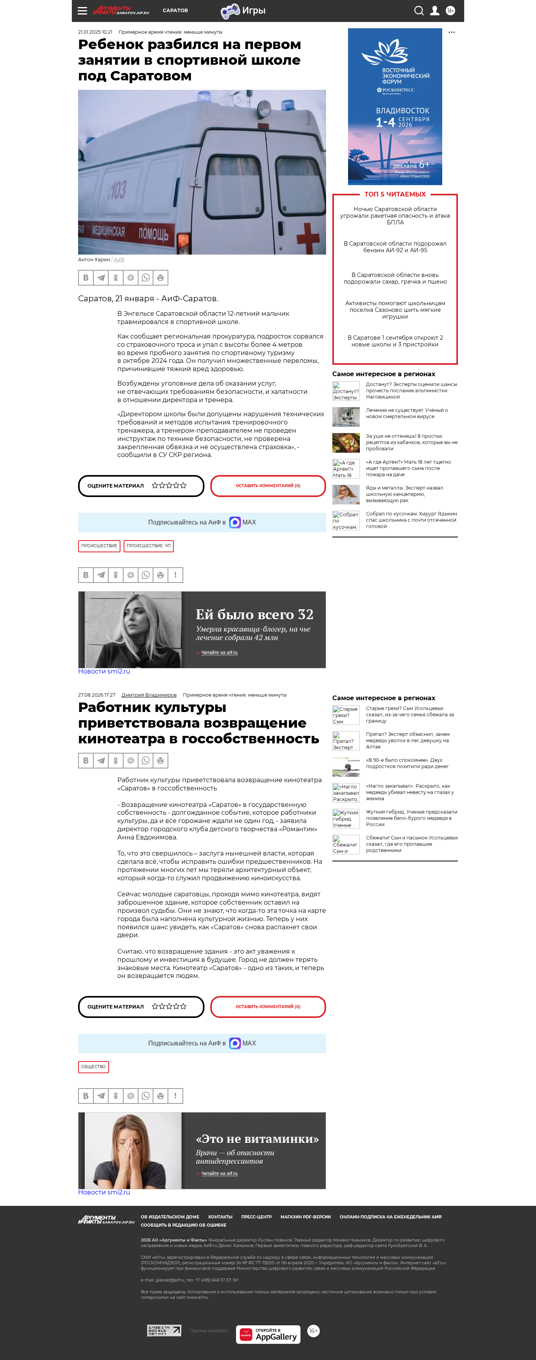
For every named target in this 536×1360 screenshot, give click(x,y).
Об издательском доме (170, 1217)
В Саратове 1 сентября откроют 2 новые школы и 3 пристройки (395, 341)
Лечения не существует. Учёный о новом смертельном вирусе (407, 413)
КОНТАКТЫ (220, 1217)
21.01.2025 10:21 (95, 32)
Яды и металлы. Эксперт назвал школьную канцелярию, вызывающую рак (404, 494)
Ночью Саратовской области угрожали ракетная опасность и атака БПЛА (395, 216)
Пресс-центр (256, 1217)
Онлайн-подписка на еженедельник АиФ (391, 1217)
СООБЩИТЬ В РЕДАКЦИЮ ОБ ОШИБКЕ (183, 1225)
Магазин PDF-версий (306, 1217)
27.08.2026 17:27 (96, 695)
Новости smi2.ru (104, 671)
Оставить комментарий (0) (268, 485)
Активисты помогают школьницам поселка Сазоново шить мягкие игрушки (395, 310)
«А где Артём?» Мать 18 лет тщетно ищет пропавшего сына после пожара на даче (408, 468)
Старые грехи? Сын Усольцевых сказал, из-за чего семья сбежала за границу (410, 714)
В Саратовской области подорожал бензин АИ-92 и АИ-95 (395, 247)
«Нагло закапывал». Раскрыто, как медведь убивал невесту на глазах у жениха (410, 792)
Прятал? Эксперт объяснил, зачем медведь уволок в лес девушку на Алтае (408, 740)
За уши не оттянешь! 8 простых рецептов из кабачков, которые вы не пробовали (412, 442)
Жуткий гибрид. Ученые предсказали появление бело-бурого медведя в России (412, 818)
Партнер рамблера (208, 1330)
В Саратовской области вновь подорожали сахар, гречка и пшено (395, 278)
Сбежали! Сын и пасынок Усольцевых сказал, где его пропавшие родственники (412, 844)
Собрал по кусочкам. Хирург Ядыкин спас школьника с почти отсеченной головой (411, 520)
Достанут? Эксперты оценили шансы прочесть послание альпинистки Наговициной (411, 390)
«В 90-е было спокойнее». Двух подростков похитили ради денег (407, 763)
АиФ (119, 259)
